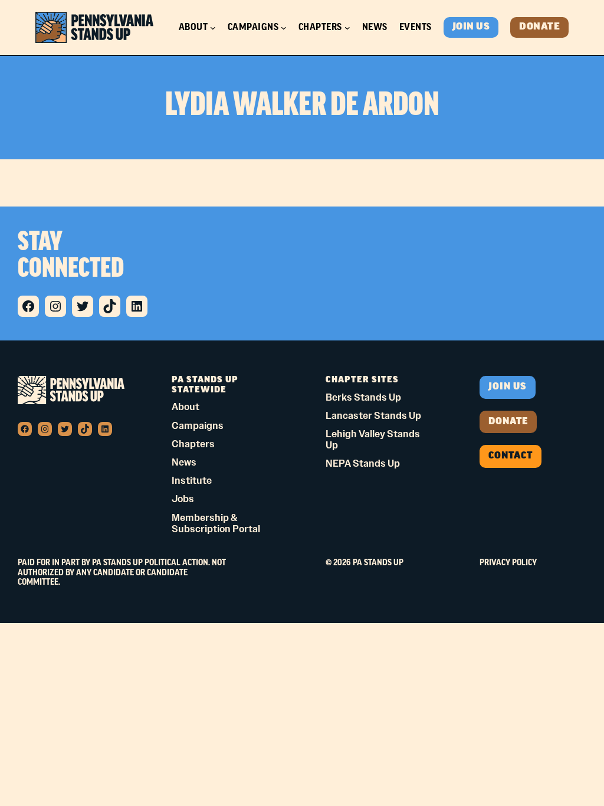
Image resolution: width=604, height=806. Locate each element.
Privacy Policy (508, 563)
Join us (507, 387)
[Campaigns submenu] (284, 28)
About (193, 27)
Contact (510, 456)
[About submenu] (213, 28)
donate (508, 422)
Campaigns (253, 27)
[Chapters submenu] (347, 28)
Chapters (320, 27)
